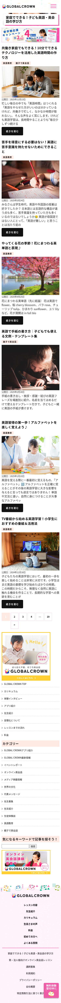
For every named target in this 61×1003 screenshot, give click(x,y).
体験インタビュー (13, 698)
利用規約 (30, 973)
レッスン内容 (30, 905)
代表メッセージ (12, 794)
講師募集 (30, 966)
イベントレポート (13, 764)
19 (48, 616)
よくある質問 (30, 942)
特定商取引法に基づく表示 (30, 993)
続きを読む (12, 131)
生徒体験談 (9, 815)
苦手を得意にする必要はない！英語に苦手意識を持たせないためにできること (29, 147)
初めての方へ (30, 936)
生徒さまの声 (30, 923)
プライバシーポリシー (30, 979)
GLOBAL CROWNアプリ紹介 (18, 750)
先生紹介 (8, 713)
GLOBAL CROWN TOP (15, 684)
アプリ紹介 (9, 705)
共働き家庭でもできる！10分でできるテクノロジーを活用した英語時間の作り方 (29, 52)
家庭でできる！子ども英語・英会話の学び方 (30, 19)
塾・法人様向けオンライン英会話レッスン (30, 960)
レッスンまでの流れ (14, 727)
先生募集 (8, 801)
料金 (6, 735)
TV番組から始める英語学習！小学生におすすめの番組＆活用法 (30, 521)
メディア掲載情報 (13, 779)
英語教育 (7, 63)
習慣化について (12, 720)
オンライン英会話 (13, 772)
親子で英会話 (22, 63)
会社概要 (30, 986)
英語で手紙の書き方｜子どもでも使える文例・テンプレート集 (29, 333)
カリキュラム (11, 691)
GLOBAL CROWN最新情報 (17, 757)
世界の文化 (9, 786)
